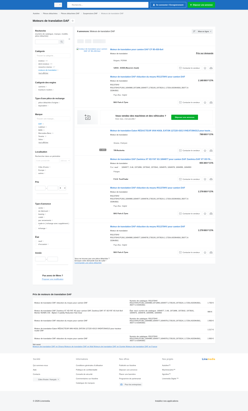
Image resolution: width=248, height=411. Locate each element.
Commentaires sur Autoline (87, 379)
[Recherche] (69, 4)
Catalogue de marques (85, 383)
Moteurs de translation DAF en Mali (79, 346)
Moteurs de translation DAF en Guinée (110, 346)
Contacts (36, 374)
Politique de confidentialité (86, 370)
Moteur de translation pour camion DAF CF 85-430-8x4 (136, 49)
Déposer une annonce (184, 117)
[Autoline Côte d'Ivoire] (42, 5)
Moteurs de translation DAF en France (141, 346)
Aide (35, 370)
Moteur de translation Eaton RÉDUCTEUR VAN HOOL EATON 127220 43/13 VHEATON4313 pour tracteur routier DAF (167, 131)
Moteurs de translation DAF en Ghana (48, 346)
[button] (205, 68)
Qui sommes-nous (40, 365)
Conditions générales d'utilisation (89, 365)
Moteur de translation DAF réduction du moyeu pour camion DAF (61, 303)
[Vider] (69, 39)
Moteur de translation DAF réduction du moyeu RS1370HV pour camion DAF (147, 77)
